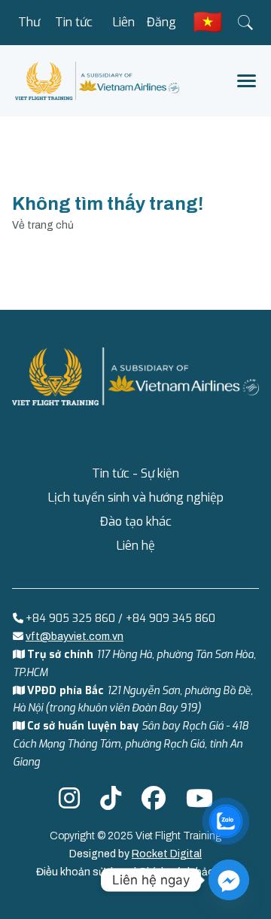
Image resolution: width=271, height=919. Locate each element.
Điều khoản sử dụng (85, 872)
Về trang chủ (43, 225)
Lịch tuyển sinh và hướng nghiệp (136, 497)
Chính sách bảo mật (187, 872)
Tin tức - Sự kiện (74, 29)
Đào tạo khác (136, 521)
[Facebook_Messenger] (229, 880)
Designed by (135, 854)
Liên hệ (124, 29)
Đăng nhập (161, 29)
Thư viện (29, 29)
